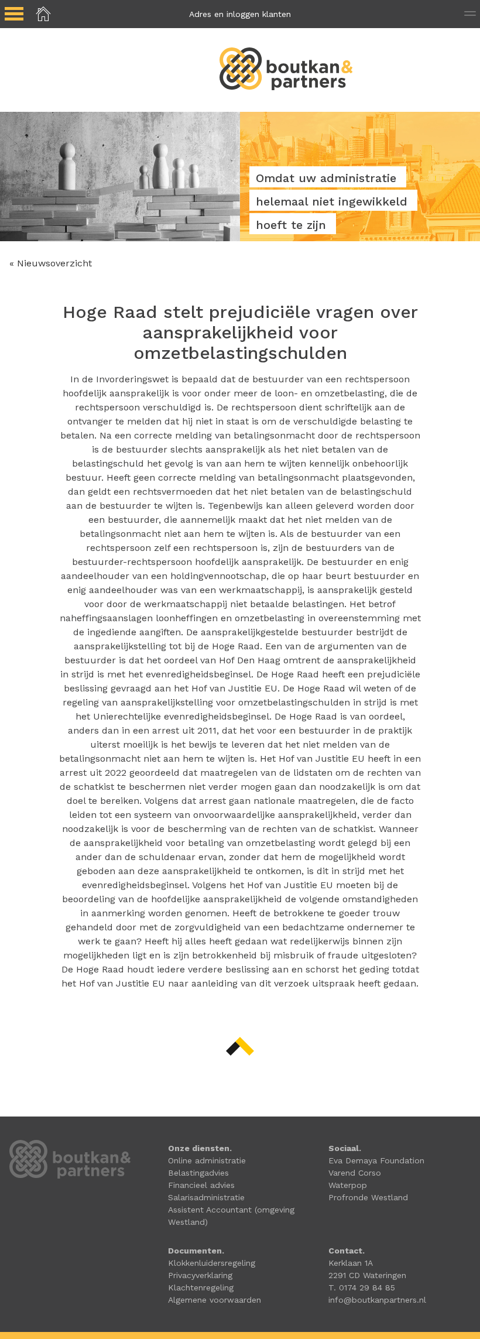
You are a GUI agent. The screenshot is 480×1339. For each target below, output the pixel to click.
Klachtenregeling (201, 1287)
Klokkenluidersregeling (211, 1263)
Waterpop (347, 1185)
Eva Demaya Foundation (376, 1160)
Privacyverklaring (200, 1275)
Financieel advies (201, 1185)
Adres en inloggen (240, 14)
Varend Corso (354, 1172)
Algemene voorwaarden (214, 1299)
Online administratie (207, 1160)
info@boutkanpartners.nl (377, 1299)
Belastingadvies (198, 1172)
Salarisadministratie (206, 1197)
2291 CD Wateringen (367, 1275)
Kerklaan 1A (350, 1263)
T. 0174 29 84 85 (361, 1287)
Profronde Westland (368, 1197)
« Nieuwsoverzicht (50, 263)
